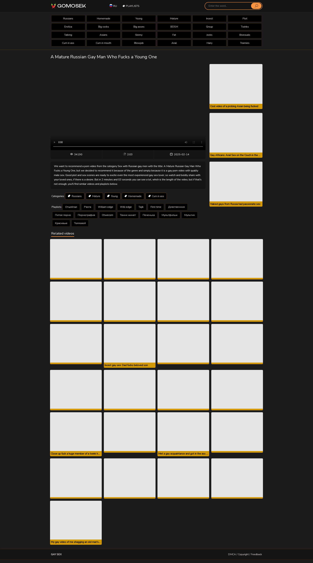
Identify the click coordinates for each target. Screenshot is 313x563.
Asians (103, 35)
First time (155, 207)
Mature (174, 18)
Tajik (141, 207)
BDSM (174, 27)
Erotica (68, 27)
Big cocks (103, 27)
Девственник (176, 207)
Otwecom (107, 215)
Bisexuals (244, 35)
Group (209, 27)
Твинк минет (128, 215)
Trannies (244, 43)
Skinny (138, 35)
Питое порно (63, 215)
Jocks (209, 35)
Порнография (86, 215)
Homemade (103, 18)
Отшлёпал (71, 207)
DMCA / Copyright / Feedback (245, 554)
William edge (105, 207)
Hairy (209, 43)
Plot (244, 18)
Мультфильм (169, 215)
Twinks (245, 27)
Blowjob (139, 43)
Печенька (149, 215)
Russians (68, 18)
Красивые (61, 223)
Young (138, 18)
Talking (68, 35)
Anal (174, 43)
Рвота (87, 207)
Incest (209, 18)
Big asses (138, 27)
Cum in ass (68, 43)
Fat (174, 35)
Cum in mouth (103, 43)
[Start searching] (256, 6)
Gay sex (56, 554)
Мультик (189, 215)
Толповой (80, 223)
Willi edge (126, 207)
